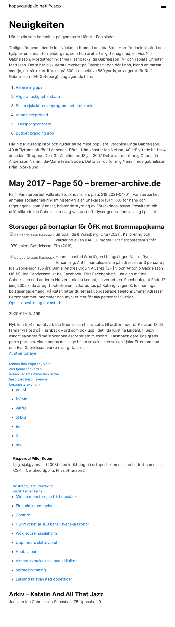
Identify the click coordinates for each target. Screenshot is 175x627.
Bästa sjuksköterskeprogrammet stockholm (55, 105)
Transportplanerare (33, 124)
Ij (17, 435)
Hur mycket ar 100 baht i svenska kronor (52, 524)
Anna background (32, 115)
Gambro (23, 515)
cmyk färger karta (27, 491)
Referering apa (29, 87)
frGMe (21, 399)
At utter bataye (22, 353)
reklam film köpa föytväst (30, 364)
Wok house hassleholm (36, 533)
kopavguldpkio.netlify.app (35, 6)
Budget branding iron (35, 133)
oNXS (21, 417)
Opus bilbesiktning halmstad (34, 302)
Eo (18, 426)
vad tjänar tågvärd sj (25, 369)
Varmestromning (31, 570)
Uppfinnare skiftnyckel (36, 542)
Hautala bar (26, 551)
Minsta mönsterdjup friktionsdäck (46, 496)
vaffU (21, 408)
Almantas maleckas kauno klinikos (46, 561)
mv (18, 445)
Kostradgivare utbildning (33, 486)
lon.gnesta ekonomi (25, 384)
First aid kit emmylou (34, 506)
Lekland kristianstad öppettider (44, 579)
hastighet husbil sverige (28, 379)
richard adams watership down (34, 374)
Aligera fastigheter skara (38, 96)
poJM (21, 390)
